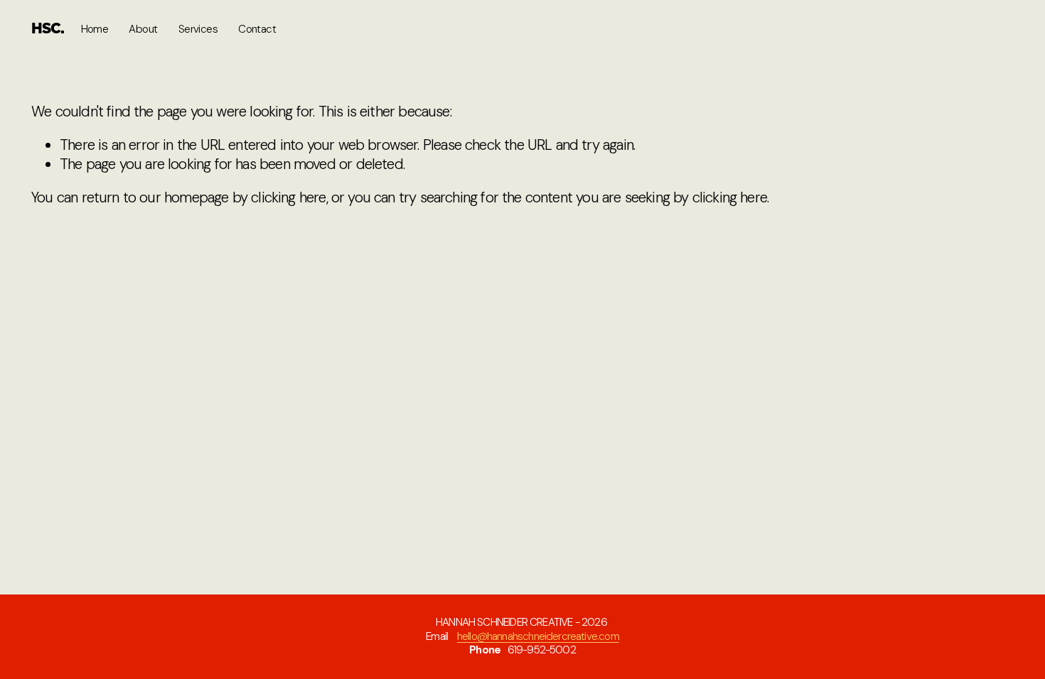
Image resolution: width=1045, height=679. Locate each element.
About (143, 29)
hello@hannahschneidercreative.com (538, 636)
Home (95, 29)
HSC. (47, 29)
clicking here (288, 197)
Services (198, 29)
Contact (257, 29)
